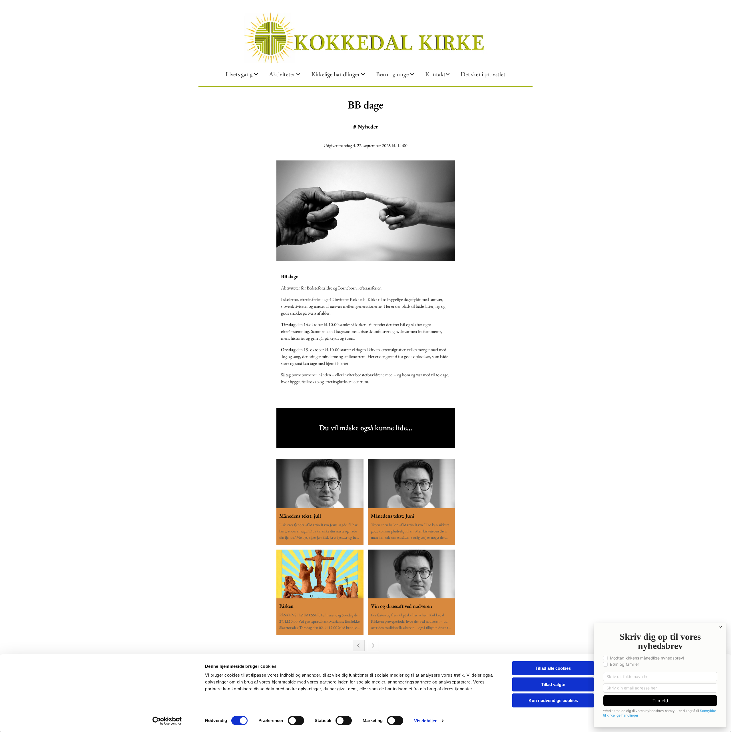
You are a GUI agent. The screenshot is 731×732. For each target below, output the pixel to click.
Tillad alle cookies (553, 668)
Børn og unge (393, 74)
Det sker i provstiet (483, 74)
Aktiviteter (282, 74)
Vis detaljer (425, 720)
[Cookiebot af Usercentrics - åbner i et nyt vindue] (167, 721)
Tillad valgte (553, 684)
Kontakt (435, 74)
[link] (242, 74)
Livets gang (240, 74)
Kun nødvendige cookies (553, 700)
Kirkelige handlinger (336, 74)
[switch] (296, 720)
